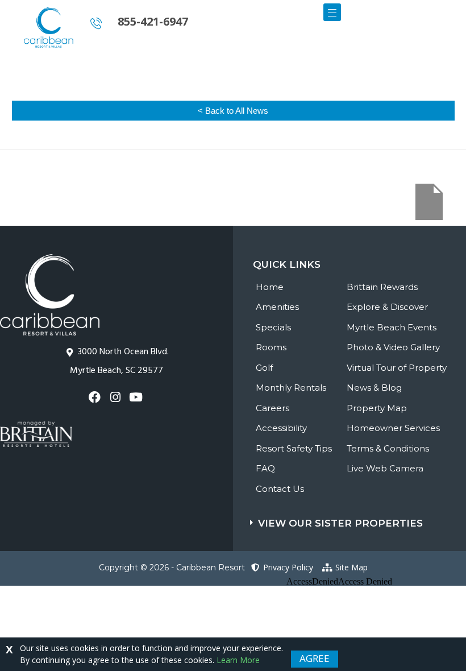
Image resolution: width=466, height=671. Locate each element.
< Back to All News (233, 110)
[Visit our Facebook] (96, 397)
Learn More (238, 660)
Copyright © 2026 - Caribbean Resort (172, 567)
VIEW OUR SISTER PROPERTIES (340, 523)
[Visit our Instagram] (116, 397)
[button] (358, 517)
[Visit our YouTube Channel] (137, 397)
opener (332, 12)
